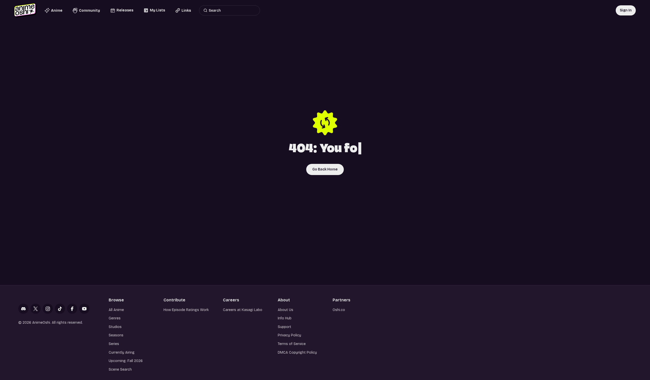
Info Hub (284, 318)
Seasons (116, 335)
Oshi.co (339, 310)
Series (114, 344)
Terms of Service (292, 344)
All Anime (116, 310)
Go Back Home (325, 169)
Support (284, 327)
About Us (285, 310)
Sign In (626, 10)
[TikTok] (60, 309)
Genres (115, 318)
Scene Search (120, 369)
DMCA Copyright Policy (297, 352)
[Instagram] (48, 309)
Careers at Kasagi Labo (242, 310)
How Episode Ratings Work (186, 310)
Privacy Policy (289, 335)
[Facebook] (72, 309)
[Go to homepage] (25, 10)
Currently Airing (122, 352)
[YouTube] (84, 309)
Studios (115, 327)
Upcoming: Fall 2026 (126, 361)
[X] (35, 309)
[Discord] (23, 309)
